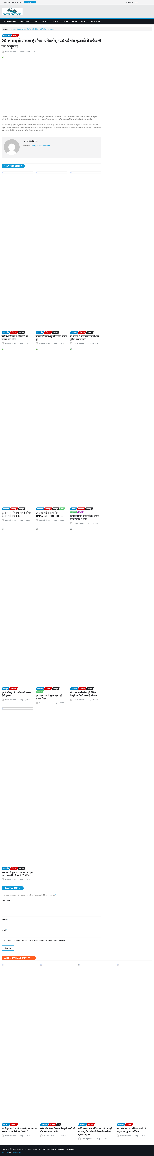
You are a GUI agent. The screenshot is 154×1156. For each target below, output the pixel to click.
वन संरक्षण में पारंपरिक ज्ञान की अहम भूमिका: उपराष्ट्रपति (84, 337)
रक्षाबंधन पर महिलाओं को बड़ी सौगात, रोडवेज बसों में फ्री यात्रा (17, 514)
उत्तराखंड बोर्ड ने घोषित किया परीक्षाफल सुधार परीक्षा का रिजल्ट (49, 514)
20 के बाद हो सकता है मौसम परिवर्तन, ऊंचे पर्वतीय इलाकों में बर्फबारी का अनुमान (32, 29)
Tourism (45, 21)
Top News (24, 21)
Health (56, 21)
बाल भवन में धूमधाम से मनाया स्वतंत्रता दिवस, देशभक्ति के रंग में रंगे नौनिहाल (17, 874)
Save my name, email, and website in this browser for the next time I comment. (35, 940)
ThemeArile (16, 1152)
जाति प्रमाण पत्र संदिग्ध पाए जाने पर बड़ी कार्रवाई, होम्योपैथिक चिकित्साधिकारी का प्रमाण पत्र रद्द (95, 1131)
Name (5, 920)
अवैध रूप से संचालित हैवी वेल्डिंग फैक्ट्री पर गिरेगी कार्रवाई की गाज (83, 694)
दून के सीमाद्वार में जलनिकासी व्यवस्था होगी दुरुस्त (17, 694)
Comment (6, 900)
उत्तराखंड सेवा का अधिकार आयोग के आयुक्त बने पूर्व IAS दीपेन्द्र (131, 1130)
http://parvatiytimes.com (40, 145)
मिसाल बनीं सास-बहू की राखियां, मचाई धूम (51, 337)
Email (4, 930)
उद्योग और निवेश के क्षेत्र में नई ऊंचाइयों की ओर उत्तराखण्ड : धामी (57, 1130)
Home (5, 29)
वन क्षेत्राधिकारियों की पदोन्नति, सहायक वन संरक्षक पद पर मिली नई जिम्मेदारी (19, 1130)
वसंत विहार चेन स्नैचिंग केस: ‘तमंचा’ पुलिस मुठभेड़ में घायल (84, 517)
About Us (95, 21)
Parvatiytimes (10, 52)
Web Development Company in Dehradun (58, 1149)
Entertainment (70, 21)
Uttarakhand (9, 21)
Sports (84, 21)
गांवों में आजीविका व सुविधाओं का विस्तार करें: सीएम (15, 337)
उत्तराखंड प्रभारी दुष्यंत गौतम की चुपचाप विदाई (49, 697)
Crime (35, 21)
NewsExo (5, 1152)
